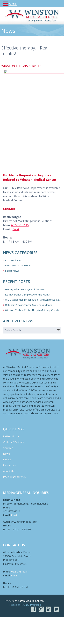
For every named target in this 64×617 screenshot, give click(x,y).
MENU (13, 4)
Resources (9, 465)
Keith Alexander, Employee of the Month (27, 294)
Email (16, 229)
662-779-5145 (20, 225)
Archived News (13, 260)
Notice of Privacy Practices (25, 605)
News (6, 453)
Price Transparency (14, 477)
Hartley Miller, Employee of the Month (26, 289)
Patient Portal (11, 436)
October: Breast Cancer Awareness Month (28, 305)
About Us (8, 471)
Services (8, 448)
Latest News (12, 270)
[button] (6, 3)
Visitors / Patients (13, 442)
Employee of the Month (18, 265)
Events (7, 459)
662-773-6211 (20, 571)
